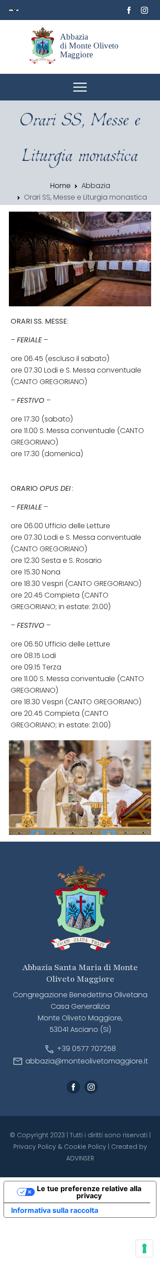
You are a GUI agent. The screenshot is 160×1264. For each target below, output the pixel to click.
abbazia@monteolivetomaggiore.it (86, 1061)
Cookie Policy (85, 1146)
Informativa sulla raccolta (54, 1210)
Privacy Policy (34, 1146)
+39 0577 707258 (86, 1049)
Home (60, 186)
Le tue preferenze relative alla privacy (89, 1192)
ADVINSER (80, 1158)
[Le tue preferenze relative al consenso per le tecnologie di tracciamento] (144, 1248)
